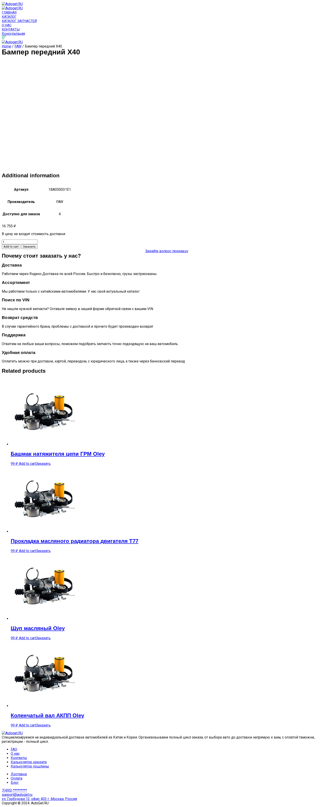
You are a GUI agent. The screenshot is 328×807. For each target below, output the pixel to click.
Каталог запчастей (19, 21)
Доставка (19, 774)
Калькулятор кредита (29, 762)
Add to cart (11, 246)
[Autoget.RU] (12, 4)
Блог (15, 782)
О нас (7, 25)
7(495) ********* (14, 790)
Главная (9, 12)
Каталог (9, 17)
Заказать (29, 246)
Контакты (11, 29)
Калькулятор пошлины (30, 766)
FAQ (14, 749)
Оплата (16, 778)
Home (6, 46)
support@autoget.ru (17, 795)
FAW (18, 46)
